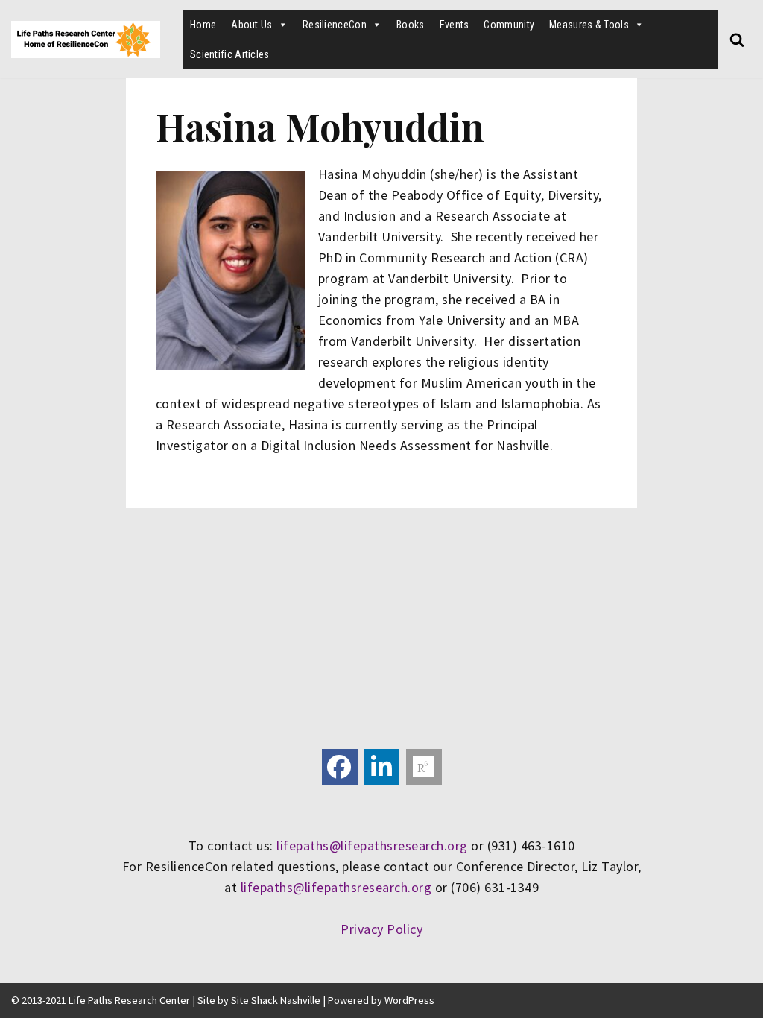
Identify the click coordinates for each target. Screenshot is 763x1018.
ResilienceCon (335, 25)
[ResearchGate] (424, 767)
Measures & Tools (589, 25)
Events (454, 25)
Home (203, 25)
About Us (251, 25)
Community (509, 25)
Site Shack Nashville (275, 1000)
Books (410, 25)
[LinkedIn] (381, 767)
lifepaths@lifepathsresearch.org (372, 845)
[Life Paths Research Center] (85, 39)
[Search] (736, 39)
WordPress (409, 1000)
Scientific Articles (230, 54)
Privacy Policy (381, 929)
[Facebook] (340, 767)
